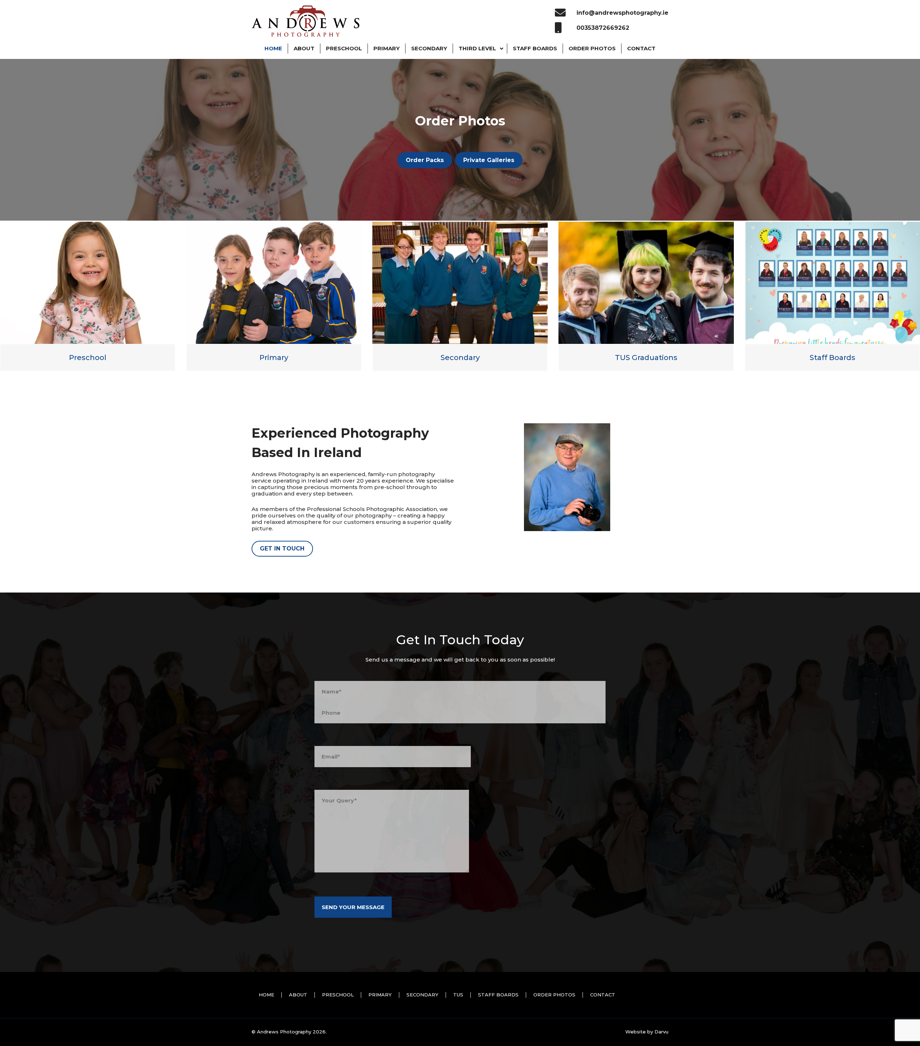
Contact (602, 994)
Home (266, 994)
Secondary (460, 357)
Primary (273, 357)
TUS (458, 994)
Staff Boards (832, 357)
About (298, 994)
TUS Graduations (646, 357)
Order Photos (554, 994)
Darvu (661, 1032)
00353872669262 (602, 27)
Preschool (87, 357)
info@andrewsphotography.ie (622, 12)
